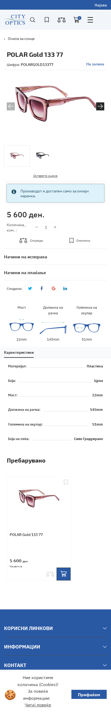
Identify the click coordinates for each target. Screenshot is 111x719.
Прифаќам (89, 694)
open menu (90, 20)
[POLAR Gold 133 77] (39, 500)
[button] (100, 106)
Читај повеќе (38, 704)
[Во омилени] (66, 500)
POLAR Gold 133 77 (26, 534)
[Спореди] (50, 574)
